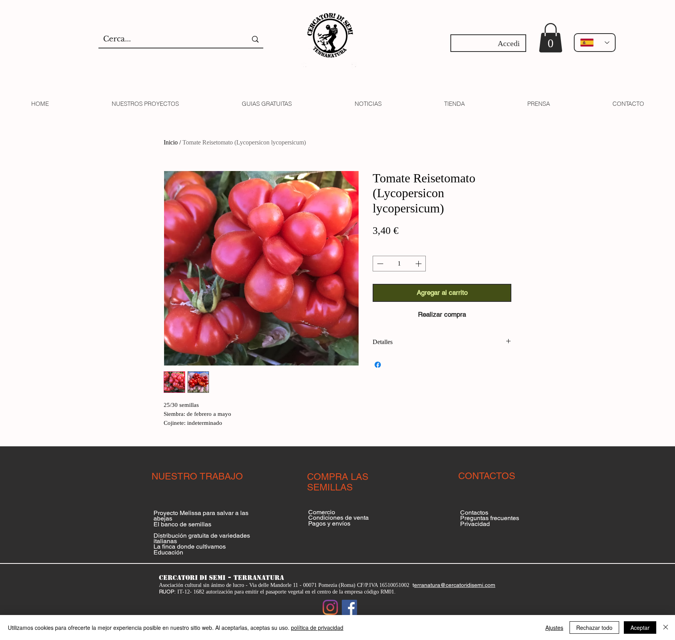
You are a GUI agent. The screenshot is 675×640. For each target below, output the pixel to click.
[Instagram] (330, 607)
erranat (423, 585)
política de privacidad (317, 627)
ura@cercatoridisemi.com (463, 585)
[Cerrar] (665, 627)
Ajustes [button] (554, 627)
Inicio (171, 142)
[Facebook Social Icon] (349, 607)
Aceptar (640, 627)
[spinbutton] (399, 263)
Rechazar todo (594, 627)
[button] (550, 37)
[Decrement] (379, 263)
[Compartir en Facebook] (377, 364)
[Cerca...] (255, 39)
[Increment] (419, 263)
